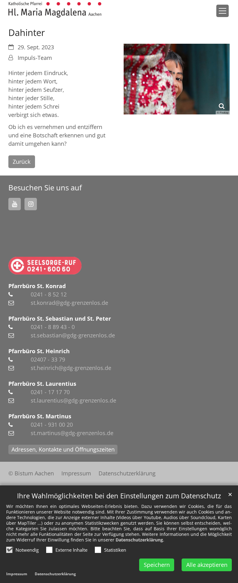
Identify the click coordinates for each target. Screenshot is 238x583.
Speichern (157, 564)
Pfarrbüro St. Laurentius (42, 383)
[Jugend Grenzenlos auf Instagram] (30, 204)
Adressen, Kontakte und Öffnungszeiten (63, 449)
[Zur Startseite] (54, 10)
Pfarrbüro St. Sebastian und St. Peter (59, 318)
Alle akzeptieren (206, 564)
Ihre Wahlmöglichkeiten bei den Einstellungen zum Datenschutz (119, 496)
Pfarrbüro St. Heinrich (39, 351)
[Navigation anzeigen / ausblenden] (222, 11)
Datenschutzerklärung (139, 540)
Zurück (21, 161)
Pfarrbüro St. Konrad (37, 286)
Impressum (16, 573)
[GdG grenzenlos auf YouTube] (14, 204)
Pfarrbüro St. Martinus (39, 416)
